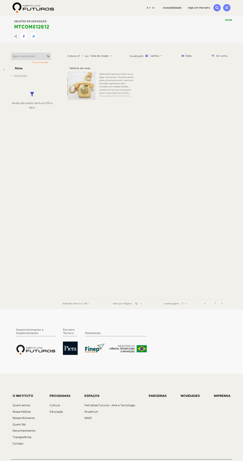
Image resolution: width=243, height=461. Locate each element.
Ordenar (72, 56)
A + (149, 8)
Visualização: (136, 56)
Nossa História (22, 411)
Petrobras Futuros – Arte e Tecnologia (109, 405)
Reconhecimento (24, 430)
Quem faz (19, 424)
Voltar (228, 20)
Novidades (190, 396)
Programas (60, 396)
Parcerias (158, 396)
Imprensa (222, 396)
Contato (18, 443)
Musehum (91, 411)
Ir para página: (171, 303)
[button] (204, 304)
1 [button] (215, 303)
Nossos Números (24, 418)
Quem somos (21, 405)
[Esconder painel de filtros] (4, 69)
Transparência (22, 437)
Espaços (92, 396)
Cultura (55, 405)
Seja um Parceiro (199, 7)
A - (154, 8)
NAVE (88, 418)
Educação (56, 411)
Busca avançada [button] (41, 62)
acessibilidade (172, 7)
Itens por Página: (122, 303)
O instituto (23, 396)
